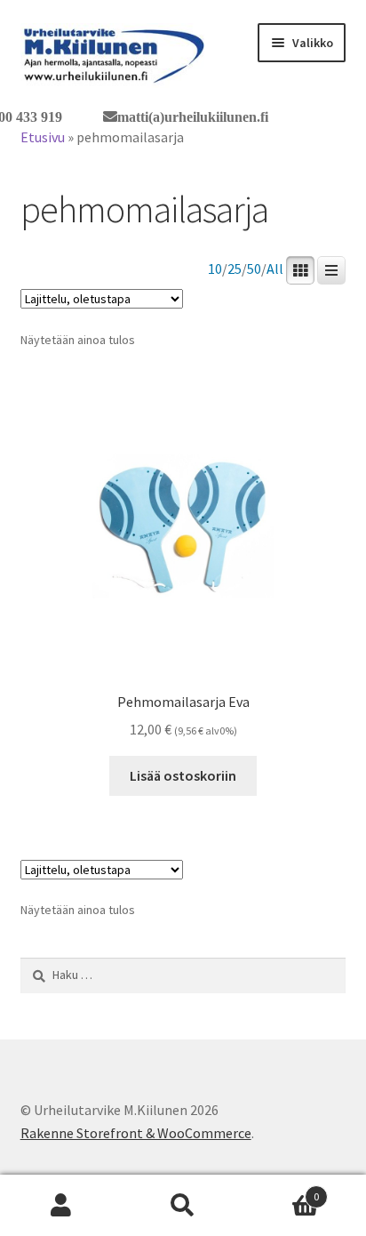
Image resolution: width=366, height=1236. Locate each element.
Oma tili (61, 1206)
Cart (282, 1190)
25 (234, 269)
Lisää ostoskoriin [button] (183, 775)
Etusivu (42, 137)
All (275, 269)
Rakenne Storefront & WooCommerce (135, 1133)
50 (254, 269)
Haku (182, 1206)
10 (215, 269)
